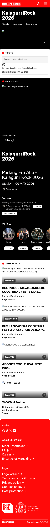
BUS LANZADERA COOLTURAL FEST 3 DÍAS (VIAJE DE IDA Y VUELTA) (24, 328)
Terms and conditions (17, 478)
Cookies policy (12, 487)
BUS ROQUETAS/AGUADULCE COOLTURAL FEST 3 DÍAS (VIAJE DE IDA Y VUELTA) (23, 290)
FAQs (5, 450)
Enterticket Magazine (16, 458)
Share (9, 140)
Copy (36, 206)
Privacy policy (11, 482)
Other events (31, 24)
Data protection (12, 491)
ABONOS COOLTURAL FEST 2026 (22, 366)
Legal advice (10, 474)
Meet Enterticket (13, 446)
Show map (8, 213)
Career (6, 454)
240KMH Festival (14, 402)
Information (17, 24)
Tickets (5, 24)
